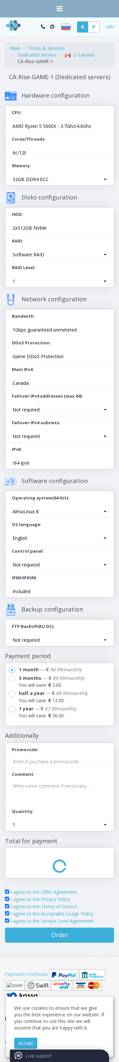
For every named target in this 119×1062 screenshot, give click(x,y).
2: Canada (82, 55)
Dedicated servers (37, 55)
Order (59, 935)
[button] (59, 179)
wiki (110, 26)
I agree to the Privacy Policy (40, 899)
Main (15, 48)
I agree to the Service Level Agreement (52, 921)
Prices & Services (46, 48)
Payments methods (26, 974)
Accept (26, 1043)
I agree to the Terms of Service (44, 906)
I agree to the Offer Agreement (44, 892)
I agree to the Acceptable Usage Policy (52, 914)
